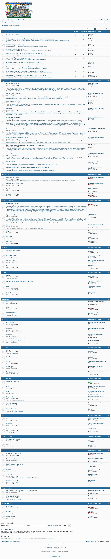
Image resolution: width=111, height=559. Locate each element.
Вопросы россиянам (93, 188)
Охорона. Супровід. (81, 111)
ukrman (90, 351)
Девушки (90, 380)
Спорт (8, 361)
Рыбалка (9, 424)
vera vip (8, 55)
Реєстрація (16, 22)
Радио (8, 307)
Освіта (4, 272)
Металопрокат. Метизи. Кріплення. (73, 121)
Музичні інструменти (42, 89)
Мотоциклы (20, 411)
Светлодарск (29, 210)
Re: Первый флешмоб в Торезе (95, 249)
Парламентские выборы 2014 (42, 180)
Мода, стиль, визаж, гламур (19, 477)
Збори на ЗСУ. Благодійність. (29, 88)
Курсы (25, 170)
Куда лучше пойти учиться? (95, 281)
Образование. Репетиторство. (48, 170)
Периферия (75, 133)
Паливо (29, 98)
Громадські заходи (59, 90)
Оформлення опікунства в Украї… (96, 490)
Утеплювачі (29, 125)
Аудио (8, 386)
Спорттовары (72, 148)
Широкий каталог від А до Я (15, 49)
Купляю (44, 59)
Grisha (89, 329)
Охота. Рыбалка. (80, 148)
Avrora (89, 57)
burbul (89, 373)
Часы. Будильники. (49, 142)
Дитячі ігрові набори (12, 34)
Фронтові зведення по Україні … (96, 183)
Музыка (8, 356)
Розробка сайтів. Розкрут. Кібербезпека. (77, 96)
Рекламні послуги (56, 113)
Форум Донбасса (7, 503)
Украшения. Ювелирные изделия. (56, 149)
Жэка (89, 424)
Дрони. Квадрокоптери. (50, 88)
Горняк (52, 211)
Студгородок (10, 261)
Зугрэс (8, 207)
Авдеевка (38, 207)
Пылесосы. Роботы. (76, 140)
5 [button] (103, 29)
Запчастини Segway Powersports (96, 153)
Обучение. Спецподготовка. (34, 170)
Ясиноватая (28, 209)
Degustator (90, 397)
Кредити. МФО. (18, 105)
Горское (27, 220)
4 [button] (101, 29)
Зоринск (14, 222)
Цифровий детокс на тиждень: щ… (96, 328)
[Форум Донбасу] (55, 9)
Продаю (44, 36)
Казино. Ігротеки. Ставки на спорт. (55, 55)
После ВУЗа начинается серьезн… (96, 260)
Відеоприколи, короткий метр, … (96, 366)
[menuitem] (101, 19)
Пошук (4, 22)
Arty (52, 548)
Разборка (27, 158)
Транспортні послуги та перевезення (70, 113)
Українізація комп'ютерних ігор (19, 337)
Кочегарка (9, 511)
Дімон (89, 237)
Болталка (29, 477)
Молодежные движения (14, 266)
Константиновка (83, 207)
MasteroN (90, 178)
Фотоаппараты (40, 142)
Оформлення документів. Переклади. (67, 111)
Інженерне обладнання (71, 120)
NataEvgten (8, 40)
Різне (51, 72)
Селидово (64, 207)
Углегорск (35, 210)
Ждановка (35, 209)
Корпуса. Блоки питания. (66, 132)
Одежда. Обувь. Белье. (42, 149)
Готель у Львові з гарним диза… (96, 93)
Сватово (33, 220)
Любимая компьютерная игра (95, 334)
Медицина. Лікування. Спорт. (61, 148)
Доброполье (77, 209)
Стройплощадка (11, 403)
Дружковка (60, 209)
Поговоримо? (6, 451)
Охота (8, 418)
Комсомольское (79, 210)
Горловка (32, 206)
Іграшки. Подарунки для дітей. (63, 89)
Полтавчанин (91, 241)
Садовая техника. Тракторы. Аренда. (72, 157)
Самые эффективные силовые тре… (97, 361)
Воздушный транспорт (60, 158)
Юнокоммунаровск (51, 210)
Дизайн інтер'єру (31, 120)
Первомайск (82, 218)
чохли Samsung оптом (93, 340)
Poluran (90, 313)
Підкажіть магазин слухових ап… (96, 396)
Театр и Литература (12, 372)
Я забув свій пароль (52, 525)
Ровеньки (75, 218)
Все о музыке (91, 355)
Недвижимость (11, 161)
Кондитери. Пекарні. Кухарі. (53, 96)
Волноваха (41, 209)
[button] (92, 29)
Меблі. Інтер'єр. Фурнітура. (58, 121)
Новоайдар (56, 222)
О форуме (9, 506)
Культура (5, 347)
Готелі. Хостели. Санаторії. (32, 96)
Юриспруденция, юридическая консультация (21, 491)
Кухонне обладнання (31, 89)
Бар (23, 483)
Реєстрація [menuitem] (108, 19)
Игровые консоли (45, 132)
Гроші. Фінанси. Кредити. (42, 55)
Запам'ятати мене (62, 525)
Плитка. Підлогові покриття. (77, 123)
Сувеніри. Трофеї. (22, 90)
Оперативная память (66, 133)
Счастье (66, 219)
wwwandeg (90, 62)
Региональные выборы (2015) (57, 180)
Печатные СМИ (11, 312)
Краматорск (20, 206)
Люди (8, 231)
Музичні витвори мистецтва (44, 98)
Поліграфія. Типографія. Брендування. (27, 113)
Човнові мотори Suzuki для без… (96, 423)
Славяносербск (41, 222)
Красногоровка (60, 210)
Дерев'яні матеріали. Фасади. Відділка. (56, 120)
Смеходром (10, 367)
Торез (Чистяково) (46, 206)
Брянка (63, 218)
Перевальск (47, 219)
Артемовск (79, 220)
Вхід (10, 22)
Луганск (14, 218)
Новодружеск (50, 222)
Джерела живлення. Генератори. (34, 140)
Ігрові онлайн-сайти (48, 104)
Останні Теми (6, 32)
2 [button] (97, 29)
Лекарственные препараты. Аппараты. (45, 148)
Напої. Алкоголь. (51, 89)
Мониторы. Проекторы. (41, 133)
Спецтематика (6, 378)
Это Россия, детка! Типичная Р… (96, 177)
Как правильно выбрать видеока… (96, 322)
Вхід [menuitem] (105, 19)
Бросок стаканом (92, 495)
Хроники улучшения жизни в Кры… (96, 224)
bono (89, 404)
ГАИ (14, 499)
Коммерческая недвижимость (28, 164)
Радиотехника (15, 432)
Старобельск (54, 219)
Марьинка (9, 210)
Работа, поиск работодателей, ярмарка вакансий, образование (27, 167)
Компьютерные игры (54, 132)
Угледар (69, 207)
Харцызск (14, 207)
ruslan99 (90, 387)
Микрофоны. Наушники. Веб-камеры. (26, 133)
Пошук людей (51, 90)
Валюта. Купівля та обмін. (37, 104)
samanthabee (91, 465)
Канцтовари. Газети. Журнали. (18, 89)
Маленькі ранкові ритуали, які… (96, 230)
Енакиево (32, 207)
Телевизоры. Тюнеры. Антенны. (28, 142)
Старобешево (47, 211)
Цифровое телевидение (94, 312)
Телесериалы (15, 353)
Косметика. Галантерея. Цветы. (72, 149)
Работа (8, 469)
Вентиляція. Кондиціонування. (19, 120)
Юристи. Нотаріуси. (17, 114)
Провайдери (63, 96)
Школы (8, 275)
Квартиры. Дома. (16, 164)
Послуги (9, 109)
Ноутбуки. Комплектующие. (54, 133)
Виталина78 (91, 491)
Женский (9, 474)
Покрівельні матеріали (33, 121)
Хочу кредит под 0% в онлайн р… (96, 167)
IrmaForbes (51, 538)
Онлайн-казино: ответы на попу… (96, 458)
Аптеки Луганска (92, 214)
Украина (9, 225)
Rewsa (7, 36)
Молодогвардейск (39, 219)
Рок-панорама (11, 255)
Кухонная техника (47, 140)
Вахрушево (21, 220)
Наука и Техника (11, 397)
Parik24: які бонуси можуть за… (95, 100)
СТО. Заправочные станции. (36, 158)
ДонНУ (19, 289)
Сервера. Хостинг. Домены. (36, 134)
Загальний (5, 175)
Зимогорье (45, 220)
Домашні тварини (60, 88)
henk (89, 470)
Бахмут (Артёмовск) (64, 206)
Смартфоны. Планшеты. (49, 134)
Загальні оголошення (36, 36)
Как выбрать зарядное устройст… (96, 469)
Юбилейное (51, 220)
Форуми (22, 19)
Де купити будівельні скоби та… (96, 117)
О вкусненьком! (35, 477)
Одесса (31, 228)
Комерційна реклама (13, 94)
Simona (89, 162)
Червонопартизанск (60, 220)
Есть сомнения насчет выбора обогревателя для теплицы (24, 62)
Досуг (3, 415)
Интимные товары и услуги (29, 148)
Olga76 (89, 323)
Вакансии (15, 170)
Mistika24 (8, 68)
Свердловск (69, 218)
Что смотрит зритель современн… (96, 301)
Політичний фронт (12, 178)
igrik (89, 94)
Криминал (18, 499)
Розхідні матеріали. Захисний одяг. (24, 124)
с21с (89, 392)
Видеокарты (15, 132)
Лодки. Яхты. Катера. (49, 158)
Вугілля (34, 98)
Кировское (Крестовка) (19, 209)
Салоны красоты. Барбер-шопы (28, 149)
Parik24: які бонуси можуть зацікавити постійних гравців (24, 53)
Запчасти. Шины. (58, 157)
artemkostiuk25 (91, 282)
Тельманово (39, 211)
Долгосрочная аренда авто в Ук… (96, 407)
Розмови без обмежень (14, 454)
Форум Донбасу (11, 19)
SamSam (90, 516)
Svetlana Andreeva (92, 129)
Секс (7, 444)
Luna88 (89, 109)
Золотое (73, 220)
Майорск (67, 210)
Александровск (27, 222)
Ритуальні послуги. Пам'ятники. (44, 113)
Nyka (89, 215)
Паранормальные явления (18, 400)
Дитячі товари (40, 88)
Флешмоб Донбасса (13, 250)
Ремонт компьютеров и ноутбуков (75, 134)
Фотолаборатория (12, 381)
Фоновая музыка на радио (94, 306)
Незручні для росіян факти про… (96, 453)
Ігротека (9, 335)
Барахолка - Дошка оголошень (24, 36)
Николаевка (16, 210)
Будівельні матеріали (44, 72)
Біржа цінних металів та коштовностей (21, 104)
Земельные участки (52, 164)
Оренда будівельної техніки (46, 123)
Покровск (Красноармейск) (54, 207)
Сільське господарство (57, 98)
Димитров (26, 207)
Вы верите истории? (93, 236)
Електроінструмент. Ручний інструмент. (70, 125)
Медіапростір (6, 299)
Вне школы (14, 278)
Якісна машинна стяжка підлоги (96, 402)
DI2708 (89, 232)
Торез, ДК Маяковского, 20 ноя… (96, 255)
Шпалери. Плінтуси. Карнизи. (16, 123)
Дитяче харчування (92, 474)
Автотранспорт (11, 408)
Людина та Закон (7, 488)
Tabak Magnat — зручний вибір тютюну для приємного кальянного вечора (30, 39)
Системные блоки (25, 134)
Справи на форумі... (12, 194)
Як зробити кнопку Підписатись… (96, 391)
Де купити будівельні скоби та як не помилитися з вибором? (25, 71)
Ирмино (68, 220)
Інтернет (9, 329)
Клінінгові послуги (53, 111)
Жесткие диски (23, 132)
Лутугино (61, 219)
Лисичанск (28, 218)
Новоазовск (10, 209)
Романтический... (7, 436)
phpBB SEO (58, 554)
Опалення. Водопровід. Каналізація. (61, 123)
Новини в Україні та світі (14, 184)
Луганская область (12, 215)
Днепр (35, 228)
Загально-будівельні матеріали (31, 123)
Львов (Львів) (25, 228)
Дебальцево (44, 207)
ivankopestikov (9, 63)
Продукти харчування (71, 88)
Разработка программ (61, 134)
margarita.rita (91, 168)
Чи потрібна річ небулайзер (15, 45)
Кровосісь (90, 189)
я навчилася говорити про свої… (96, 438)
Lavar (89, 48)
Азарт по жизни (92, 428)
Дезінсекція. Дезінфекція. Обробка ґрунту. (39, 111)
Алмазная (20, 222)
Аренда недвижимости (42, 164)
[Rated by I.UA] (51, 545)
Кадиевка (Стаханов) (55, 218)
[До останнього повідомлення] (92, 34)
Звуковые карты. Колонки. (34, 132)
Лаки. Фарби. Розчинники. (45, 121)
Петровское (15, 220)
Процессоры (16, 134)
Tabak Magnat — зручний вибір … (96, 144)
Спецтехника (70, 158)
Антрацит (31, 219)
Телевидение (10, 302)
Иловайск (20, 207)
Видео (8, 392)
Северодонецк (21, 218)
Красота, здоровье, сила (14, 464)
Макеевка (26, 206)
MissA (89, 293)
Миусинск (78, 219)
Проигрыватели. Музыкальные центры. (61, 140)
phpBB (50, 547)
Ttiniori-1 (90, 261)
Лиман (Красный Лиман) (50, 209)
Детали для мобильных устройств (96, 128)
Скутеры (15, 411)
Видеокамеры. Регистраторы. (19, 140)
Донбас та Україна (7, 200)
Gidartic (90, 251)
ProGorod (14, 315)
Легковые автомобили (18, 157)
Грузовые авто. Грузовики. (30, 157)
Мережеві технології (16, 331)
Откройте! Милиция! (13, 496)
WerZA (89, 481)
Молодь (4, 247)
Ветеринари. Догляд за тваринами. (20, 111)
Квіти (13, 150)
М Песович (90, 497)
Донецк (14, 206)
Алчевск (41, 218)
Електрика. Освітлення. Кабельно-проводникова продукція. (47, 125)
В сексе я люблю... (92, 444)
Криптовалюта (27, 105)
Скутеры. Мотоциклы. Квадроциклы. (45, 157)
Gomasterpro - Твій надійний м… (96, 108)
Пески (33, 211)
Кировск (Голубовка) (17, 219)
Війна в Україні (16, 180)
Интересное (91, 265)
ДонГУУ (14, 289)
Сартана (72, 210)
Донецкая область (12, 203)
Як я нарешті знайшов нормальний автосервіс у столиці (24, 67)
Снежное (78, 206)
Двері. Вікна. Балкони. (41, 120)
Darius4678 (8, 50)
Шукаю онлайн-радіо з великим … (96, 386)
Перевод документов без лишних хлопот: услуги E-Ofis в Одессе (26, 76)
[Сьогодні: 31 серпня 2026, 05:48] (108, 26)
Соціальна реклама (32, 90)
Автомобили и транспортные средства (19, 154)
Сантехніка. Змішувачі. (20, 125)
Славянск (72, 206)
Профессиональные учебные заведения (19, 281)
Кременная (38, 220)
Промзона (9, 242)
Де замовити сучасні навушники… (96, 137)
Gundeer (90, 34)
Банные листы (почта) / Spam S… (96, 505)
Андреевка (28, 211)
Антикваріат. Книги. (42, 90)
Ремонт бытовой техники (60, 142)
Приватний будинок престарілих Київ (18, 58)
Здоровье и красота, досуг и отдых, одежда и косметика (47, 40)
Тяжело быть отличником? (94, 286)
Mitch (89, 382)
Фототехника (91, 292)
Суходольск (72, 219)
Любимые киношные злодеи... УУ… (96, 349)
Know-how (90, 154)
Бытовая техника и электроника (17, 138)
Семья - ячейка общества (14, 459)
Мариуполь (38, 206)
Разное (68, 142)
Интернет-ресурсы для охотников (96, 418)
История (9, 236)
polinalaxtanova (91, 459)
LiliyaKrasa (90, 419)
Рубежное (47, 218)
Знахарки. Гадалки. (17, 148)
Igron (89, 445)
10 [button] (106, 29)
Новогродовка (42, 210)
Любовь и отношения (13, 439)
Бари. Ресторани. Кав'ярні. (18, 96)
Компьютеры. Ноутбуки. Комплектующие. (20, 129)
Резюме (20, 170)
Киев (14, 228)
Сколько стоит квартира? (94, 161)
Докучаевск (75, 207)
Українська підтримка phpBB (63, 551)
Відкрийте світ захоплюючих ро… (96, 371)
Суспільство (10, 189)
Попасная (25, 219)
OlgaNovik (90, 266)
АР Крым (41, 228)
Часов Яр (58, 211)
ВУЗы (8, 286)
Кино (8, 350)
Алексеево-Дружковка (19, 211)
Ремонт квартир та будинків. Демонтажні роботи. (70, 124)
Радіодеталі (14, 90)
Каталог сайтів (42, 96)
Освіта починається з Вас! (94, 274)
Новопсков (34, 222)
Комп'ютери (10, 322)
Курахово (22, 210)
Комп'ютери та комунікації (10, 320)
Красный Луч (35, 218)
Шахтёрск (84, 206)
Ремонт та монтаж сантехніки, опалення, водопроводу (46, 124)
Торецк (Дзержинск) (68, 209)
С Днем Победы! (92, 193)
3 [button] (99, 29)
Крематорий (10, 517)
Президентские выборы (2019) (27, 180)
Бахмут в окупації (92, 203)
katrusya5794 (91, 276)
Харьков (18, 228)
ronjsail (89, 362)
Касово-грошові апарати (71, 104)
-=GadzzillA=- (91, 256)
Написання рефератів (12, 113)
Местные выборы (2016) (70, 180)
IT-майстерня (15, 325)
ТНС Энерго (91, 511)
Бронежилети (91, 480)
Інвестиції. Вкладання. (59, 104)
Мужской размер (12, 481)
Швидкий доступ (4, 19)
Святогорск (83, 209)
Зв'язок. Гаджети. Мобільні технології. (19, 341)
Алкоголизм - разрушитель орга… (96, 463)
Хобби (8, 429)
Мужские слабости (17, 483)
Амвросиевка (55, 206)
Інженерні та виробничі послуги (19, 121)
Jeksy (89, 335)
